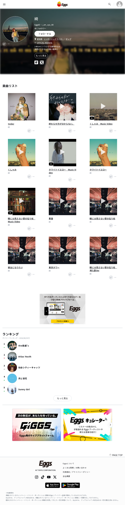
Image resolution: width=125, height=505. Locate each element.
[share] (4, 44)
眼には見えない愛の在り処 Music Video (21, 220)
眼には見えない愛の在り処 (102, 218)
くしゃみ (12, 169)
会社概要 (66, 476)
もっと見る (41, 55)
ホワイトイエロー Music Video (62, 171)
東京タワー (54, 267)
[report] (8, 44)
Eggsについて (68, 463)
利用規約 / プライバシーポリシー (76, 472)
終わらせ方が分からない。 (61, 123)
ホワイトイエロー (98, 169)
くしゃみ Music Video (101, 123)
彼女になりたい (15, 267)
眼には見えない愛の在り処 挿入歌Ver (103, 269)
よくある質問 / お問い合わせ (75, 467)
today (11, 123)
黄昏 (51, 218)
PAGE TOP (117, 455)
